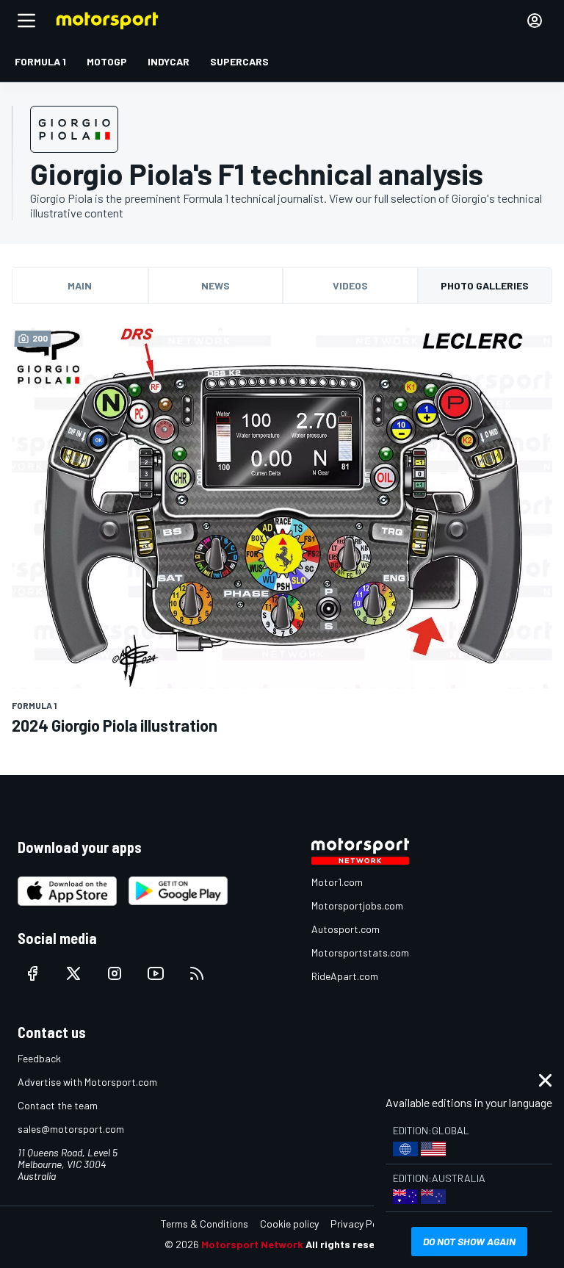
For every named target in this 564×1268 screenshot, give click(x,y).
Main (80, 285)
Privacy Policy (361, 1223)
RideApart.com (344, 976)
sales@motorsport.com (71, 1129)
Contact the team (58, 1105)
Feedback (39, 1058)
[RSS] (197, 973)
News (215, 285)
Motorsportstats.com (360, 952)
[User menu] (534, 20)
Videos (350, 285)
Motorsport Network (252, 1244)
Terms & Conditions (204, 1223)
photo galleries (485, 285)
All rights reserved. (353, 1244)
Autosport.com (345, 929)
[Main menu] (26, 20)
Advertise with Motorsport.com (87, 1082)
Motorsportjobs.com (357, 905)
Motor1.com (337, 882)
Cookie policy (289, 1223)
